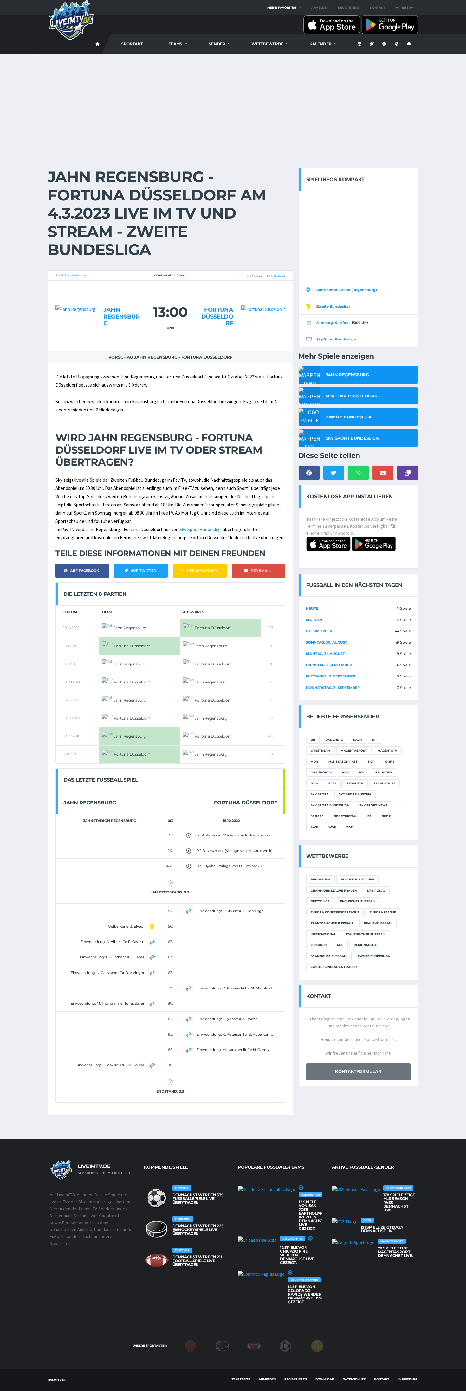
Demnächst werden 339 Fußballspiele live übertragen (198, 1198)
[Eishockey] (222, 1345)
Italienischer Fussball (366, 934)
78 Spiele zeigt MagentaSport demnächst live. (395, 1252)
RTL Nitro (383, 772)
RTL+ (314, 783)
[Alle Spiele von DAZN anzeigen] (345, 1221)
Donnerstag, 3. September (333, 687)
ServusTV (355, 783)
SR (369, 816)
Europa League (383, 912)
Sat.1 (332, 783)
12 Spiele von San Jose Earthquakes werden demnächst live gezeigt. (313, 1215)
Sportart (132, 43)
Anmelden (319, 7)
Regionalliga (365, 945)
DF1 (375, 739)
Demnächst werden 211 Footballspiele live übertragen (197, 1260)
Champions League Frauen (334, 890)
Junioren (319, 945)
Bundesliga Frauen (357, 879)
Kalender (320, 43)
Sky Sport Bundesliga (200, 529)
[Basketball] (190, 1345)
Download (324, 1379)
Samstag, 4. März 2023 (266, 276)
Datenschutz (354, 1379)
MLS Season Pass (343, 761)
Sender (217, 43)
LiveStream (320, 750)
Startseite (240, 1379)
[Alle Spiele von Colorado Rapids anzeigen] (261, 1274)
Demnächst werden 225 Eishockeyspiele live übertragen (197, 1229)
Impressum (404, 7)
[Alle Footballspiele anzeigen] (156, 1260)
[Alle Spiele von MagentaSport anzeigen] (353, 1242)
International (323, 934)
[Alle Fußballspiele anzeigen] (156, 1198)
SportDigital (345, 816)
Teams (175, 43)
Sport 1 (317, 816)
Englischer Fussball (358, 901)
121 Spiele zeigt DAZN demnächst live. (382, 1229)
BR (313, 739)
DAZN (357, 739)
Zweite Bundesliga (70, 275)
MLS (340, 945)
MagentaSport (354, 750)
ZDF (349, 827)
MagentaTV (387, 750)
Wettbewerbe (267, 43)
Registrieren (349, 7)
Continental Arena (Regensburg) (346, 290)
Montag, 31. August (325, 653)
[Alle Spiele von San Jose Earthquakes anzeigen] (266, 1189)
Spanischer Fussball (329, 956)
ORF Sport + (321, 772)
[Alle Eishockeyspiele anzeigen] (156, 1229)
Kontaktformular (358, 1071)
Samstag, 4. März (332, 323)
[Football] (254, 1345)
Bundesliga (320, 879)
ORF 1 (389, 761)
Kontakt (377, 7)
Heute (312, 608)
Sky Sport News (373, 805)
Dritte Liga (320, 901)
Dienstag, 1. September (329, 665)
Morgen (314, 620)
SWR (314, 827)
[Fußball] (286, 1345)
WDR (332, 827)
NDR (371, 761)
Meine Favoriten (281, 7)
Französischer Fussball (332, 923)
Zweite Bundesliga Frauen (334, 967)
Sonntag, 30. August (326, 642)
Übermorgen (319, 631)
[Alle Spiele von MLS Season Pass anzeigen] (356, 1189)
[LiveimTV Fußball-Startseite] (98, 44)
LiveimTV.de (57, 1379)
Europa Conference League (335, 912)
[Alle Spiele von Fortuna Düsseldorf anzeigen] (263, 297)
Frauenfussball (378, 923)
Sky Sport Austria (355, 794)
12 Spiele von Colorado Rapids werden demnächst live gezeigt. (305, 1294)
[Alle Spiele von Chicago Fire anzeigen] (257, 1240)
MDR (314, 761)
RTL (362, 772)
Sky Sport (319, 794)
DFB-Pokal (376, 890)
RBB (345, 772)
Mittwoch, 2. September (330, 676)
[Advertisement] (233, 101)
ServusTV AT (384, 783)
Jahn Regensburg (121, 316)
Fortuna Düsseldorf (217, 316)
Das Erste (334, 739)
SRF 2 (386, 816)
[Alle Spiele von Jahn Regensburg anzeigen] (75, 297)
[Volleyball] (317, 1345)
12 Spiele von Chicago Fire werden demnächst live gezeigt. (297, 1255)
